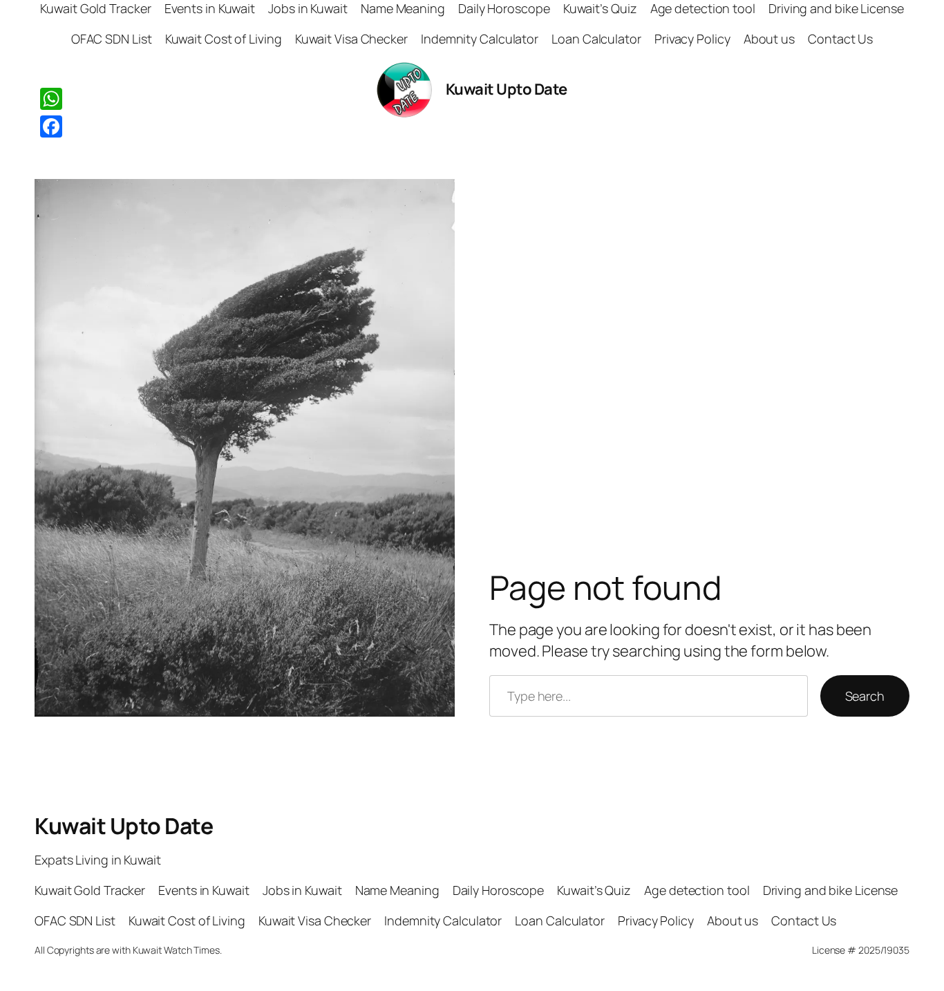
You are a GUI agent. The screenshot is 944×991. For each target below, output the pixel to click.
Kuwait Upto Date (506, 89)
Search (865, 696)
